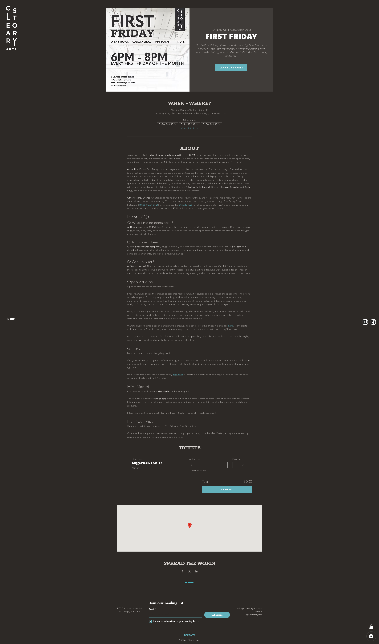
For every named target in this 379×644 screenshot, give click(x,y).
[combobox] (239, 465)
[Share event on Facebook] (182, 571)
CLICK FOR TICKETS (231, 67)
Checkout (226, 489)
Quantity (236, 459)
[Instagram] (365, 322)
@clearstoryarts (254, 614)
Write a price (194, 459)
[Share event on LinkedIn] (196, 571)
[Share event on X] (189, 571)
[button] (11, 28)
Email (152, 609)
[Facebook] (373, 322)
